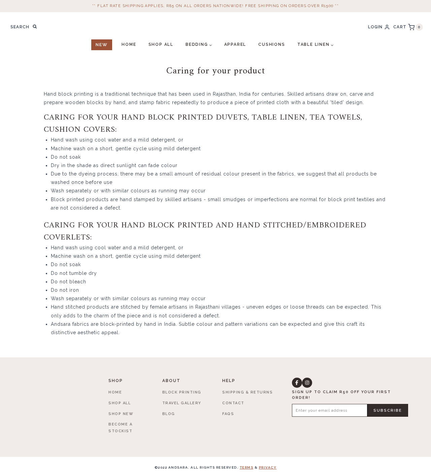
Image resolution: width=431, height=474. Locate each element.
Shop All (160, 44)
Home (129, 44)
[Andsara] (216, 27)
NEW (102, 44)
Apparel (235, 44)
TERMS (247, 467)
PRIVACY (268, 467)
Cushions (271, 44)
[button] (297, 383)
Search (36, 27)
